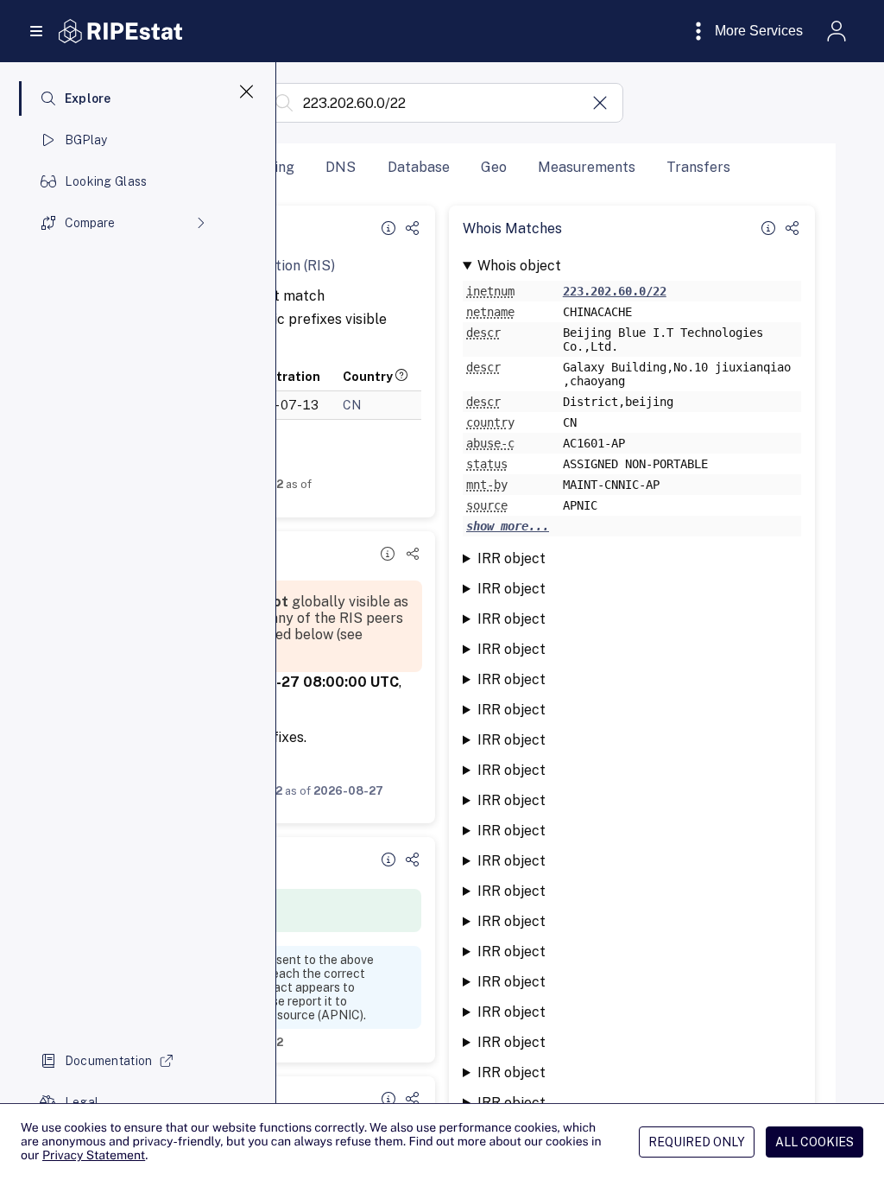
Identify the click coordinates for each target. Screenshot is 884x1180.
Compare (90, 223)
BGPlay (86, 140)
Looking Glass (106, 181)
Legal (81, 1102)
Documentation (109, 1061)
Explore (88, 98)
